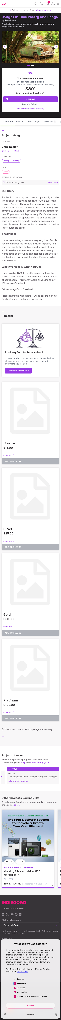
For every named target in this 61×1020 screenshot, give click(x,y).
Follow (30, 99)
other (6, 172)
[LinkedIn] (20, 914)
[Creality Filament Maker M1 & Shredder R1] (28, 836)
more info (6, 151)
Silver (7, 529)
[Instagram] (16, 914)
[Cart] (42, 4)
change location (43, 10)
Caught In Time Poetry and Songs (30, 17)
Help (23, 762)
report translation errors (15, 933)
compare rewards (18, 370)
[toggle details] (53, 887)
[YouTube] (11, 914)
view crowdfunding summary (30, 108)
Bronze (9, 443)
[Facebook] (3, 914)
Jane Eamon (11, 20)
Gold (7, 614)
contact (15, 151)
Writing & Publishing (11, 161)
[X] (7, 914)
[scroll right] (56, 47)
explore (16, 805)
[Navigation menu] (58, 4)
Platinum (10, 700)
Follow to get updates (18, 781)
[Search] (35, 4)
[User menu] (53, 4)
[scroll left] (5, 47)
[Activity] (48, 4)
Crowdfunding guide (40, 762)
